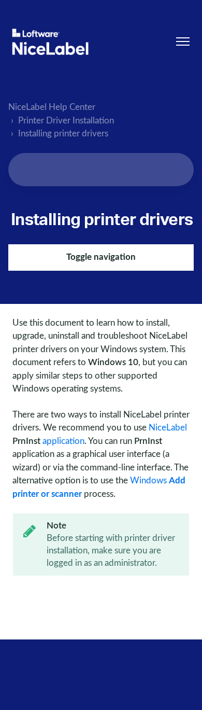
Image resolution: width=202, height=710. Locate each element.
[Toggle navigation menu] (183, 41)
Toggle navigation (101, 257)
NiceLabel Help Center (51, 107)
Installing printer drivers (63, 133)
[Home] (50, 42)
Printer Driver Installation (66, 120)
